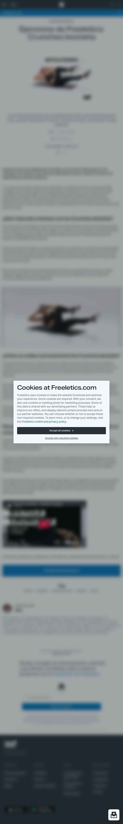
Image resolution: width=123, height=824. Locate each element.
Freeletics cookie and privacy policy (44, 421)
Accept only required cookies (61, 438)
